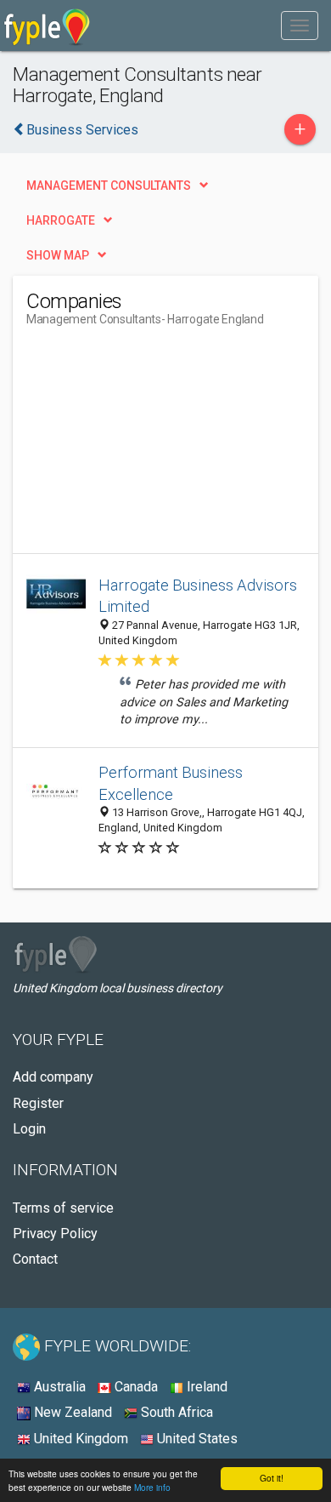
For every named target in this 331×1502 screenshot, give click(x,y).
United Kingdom (79, 1439)
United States (196, 1439)
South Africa (175, 1412)
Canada (134, 1387)
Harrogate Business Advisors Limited (197, 596)
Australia (58, 1387)
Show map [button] (57, 255)
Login (29, 1129)
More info (152, 1487)
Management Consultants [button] (108, 185)
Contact (35, 1259)
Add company (53, 1077)
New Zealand (71, 1412)
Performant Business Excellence (170, 783)
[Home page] (47, 25)
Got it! (271, 1477)
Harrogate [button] (60, 220)
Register (38, 1103)
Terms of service (63, 1208)
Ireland (205, 1387)
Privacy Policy (55, 1233)
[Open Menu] (299, 25)
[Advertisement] (153, 446)
